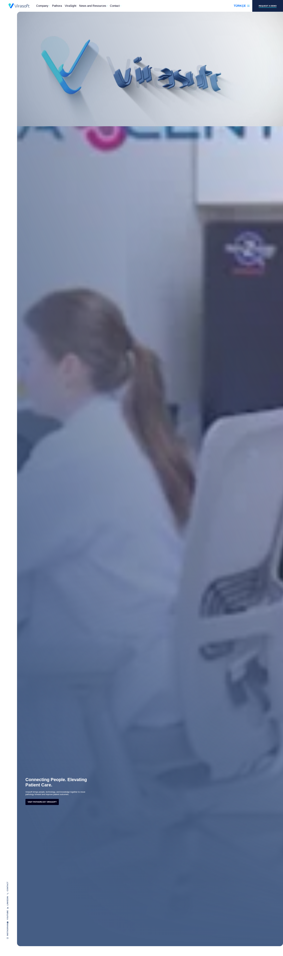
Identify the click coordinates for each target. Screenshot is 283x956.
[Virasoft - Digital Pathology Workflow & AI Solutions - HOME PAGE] (19, 5)
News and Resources (92, 5)
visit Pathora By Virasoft (42, 802)
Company (42, 5)
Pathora (57, 5)
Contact (115, 5)
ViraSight (70, 5)
